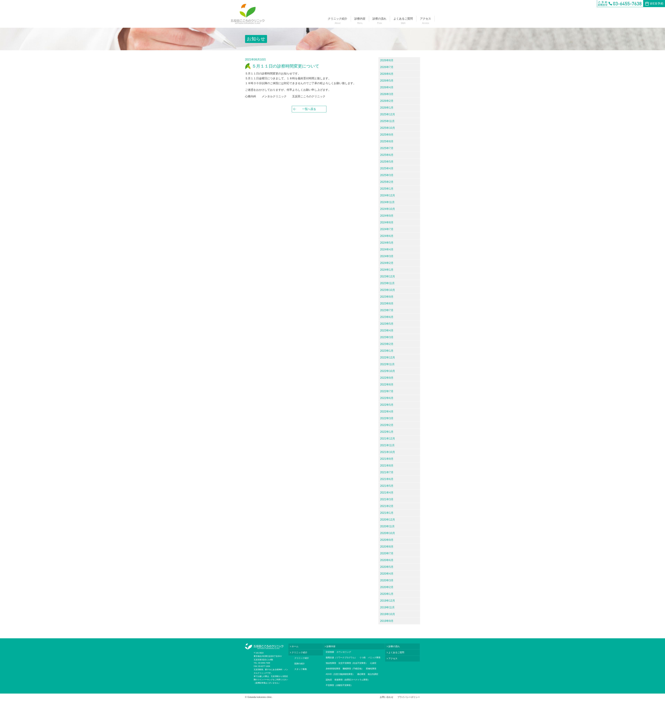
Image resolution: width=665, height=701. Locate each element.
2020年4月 (386, 573)
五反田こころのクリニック (247, 13)
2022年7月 (386, 391)
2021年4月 (386, 492)
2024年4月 (386, 249)
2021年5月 (386, 485)
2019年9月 (386, 620)
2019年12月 (387, 600)
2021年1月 (386, 512)
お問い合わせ (386, 697)
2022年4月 (386, 411)
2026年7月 (386, 67)
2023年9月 (386, 296)
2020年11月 (387, 526)
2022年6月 (386, 398)
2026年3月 (386, 94)
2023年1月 (386, 350)
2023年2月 (386, 344)
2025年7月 (386, 148)
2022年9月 (386, 377)
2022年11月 (387, 364)
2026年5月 (386, 80)
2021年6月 (386, 479)
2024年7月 (386, 229)
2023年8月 (386, 303)
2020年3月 (386, 580)
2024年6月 (386, 235)
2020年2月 (386, 587)
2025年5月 (386, 161)
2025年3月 (386, 175)
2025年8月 (386, 141)
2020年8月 (386, 546)
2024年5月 (386, 242)
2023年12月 (387, 276)
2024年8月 (386, 222)
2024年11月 (387, 202)
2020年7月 (386, 553)
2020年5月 (386, 566)
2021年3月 (386, 499)
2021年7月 (386, 472)
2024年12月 (387, 195)
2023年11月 (387, 283)
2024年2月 (386, 262)
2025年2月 (386, 181)
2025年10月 (387, 127)
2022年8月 (386, 384)
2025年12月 (387, 114)
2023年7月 (386, 310)
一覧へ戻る (309, 109)
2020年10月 (387, 533)
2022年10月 (387, 371)
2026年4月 (386, 87)
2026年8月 (386, 60)
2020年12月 (387, 519)
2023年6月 (386, 317)
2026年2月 (386, 100)
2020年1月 (386, 593)
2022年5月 (386, 404)
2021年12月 (387, 438)
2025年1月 (386, 188)
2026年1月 (386, 107)
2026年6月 (386, 73)
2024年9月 (386, 215)
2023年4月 (386, 330)
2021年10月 (387, 452)
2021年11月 (387, 445)
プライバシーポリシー (408, 697)
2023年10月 (387, 290)
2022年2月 (386, 425)
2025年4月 (386, 168)
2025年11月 (387, 121)
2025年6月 (386, 154)
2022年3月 (386, 418)
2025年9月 (386, 134)
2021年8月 (386, 465)
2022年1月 (386, 431)
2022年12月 (387, 357)
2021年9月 (386, 458)
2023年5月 (386, 323)
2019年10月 (387, 614)
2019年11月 (387, 607)
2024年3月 (386, 256)
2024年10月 (387, 208)
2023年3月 (386, 337)
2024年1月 (386, 269)
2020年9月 (386, 539)
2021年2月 (386, 506)
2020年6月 (386, 560)
